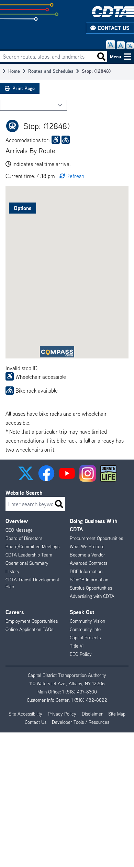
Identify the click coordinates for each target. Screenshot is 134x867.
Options (22, 208)
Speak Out (82, 612)
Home (14, 71)
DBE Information (86, 571)
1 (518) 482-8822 (89, 700)
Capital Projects (85, 637)
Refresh (75, 176)
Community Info (85, 629)
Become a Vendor (87, 555)
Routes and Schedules (51, 71)
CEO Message (19, 530)
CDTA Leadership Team (28, 555)
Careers (14, 612)
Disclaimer (92, 714)
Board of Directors (23, 538)
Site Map (116, 714)
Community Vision (87, 621)
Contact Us (113, 28)
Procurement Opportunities (96, 538)
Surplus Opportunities (91, 588)
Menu (115, 56)
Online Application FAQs (29, 629)
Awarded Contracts (88, 563)
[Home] (113, 11)
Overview (16, 521)
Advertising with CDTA (92, 596)
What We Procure (87, 546)
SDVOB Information (89, 580)
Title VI (76, 646)
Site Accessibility (25, 714)
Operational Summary (26, 563)
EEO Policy (81, 654)
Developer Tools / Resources (80, 722)
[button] (26, 473)
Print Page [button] (23, 88)
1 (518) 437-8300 (79, 692)
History (12, 571)
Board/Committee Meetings (32, 546)
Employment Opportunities (31, 621)
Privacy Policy (62, 714)
